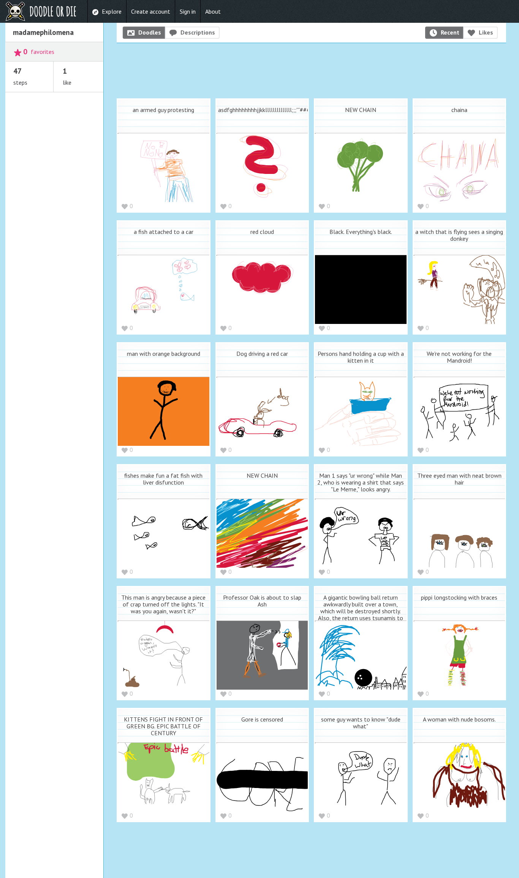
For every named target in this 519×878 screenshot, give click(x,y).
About (213, 11)
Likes (486, 32)
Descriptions (197, 32)
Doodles (149, 32)
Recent (450, 32)
